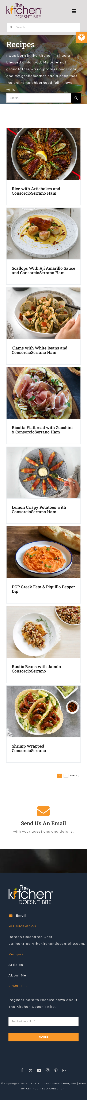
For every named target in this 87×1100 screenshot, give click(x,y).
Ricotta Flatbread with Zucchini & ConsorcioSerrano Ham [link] (42, 429)
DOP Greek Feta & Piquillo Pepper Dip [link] (43, 589)
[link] (81, 37)
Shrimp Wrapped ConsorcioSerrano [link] (29, 748)
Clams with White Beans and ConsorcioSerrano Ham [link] (39, 350)
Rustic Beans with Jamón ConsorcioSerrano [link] (36, 669)
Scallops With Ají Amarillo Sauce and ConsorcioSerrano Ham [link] (43, 270)
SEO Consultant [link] (54, 1088)
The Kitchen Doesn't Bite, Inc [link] (53, 1083)
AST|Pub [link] (32, 1088)
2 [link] (66, 775)
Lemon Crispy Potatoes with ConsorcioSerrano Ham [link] (39, 509)
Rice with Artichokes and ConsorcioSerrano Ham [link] (36, 191)
